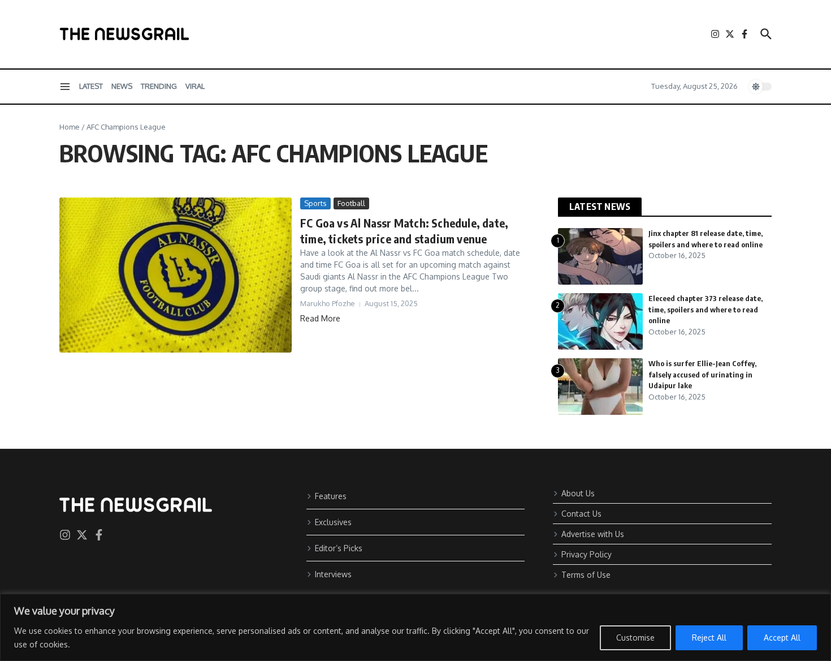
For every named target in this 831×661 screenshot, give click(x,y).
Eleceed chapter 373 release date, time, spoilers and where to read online (705, 309)
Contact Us (581, 513)
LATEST (91, 86)
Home (69, 126)
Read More (320, 318)
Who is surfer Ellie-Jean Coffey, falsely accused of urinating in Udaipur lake (702, 374)
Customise (635, 637)
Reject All (709, 637)
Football (351, 203)
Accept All (782, 637)
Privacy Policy (586, 554)
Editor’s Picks (338, 548)
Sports (315, 203)
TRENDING (159, 86)
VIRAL (195, 86)
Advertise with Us (592, 534)
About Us (578, 493)
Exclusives (333, 522)
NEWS (121, 86)
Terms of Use (586, 575)
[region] (415, 627)
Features (331, 496)
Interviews (333, 574)
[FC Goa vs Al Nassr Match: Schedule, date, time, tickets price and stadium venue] (175, 275)
